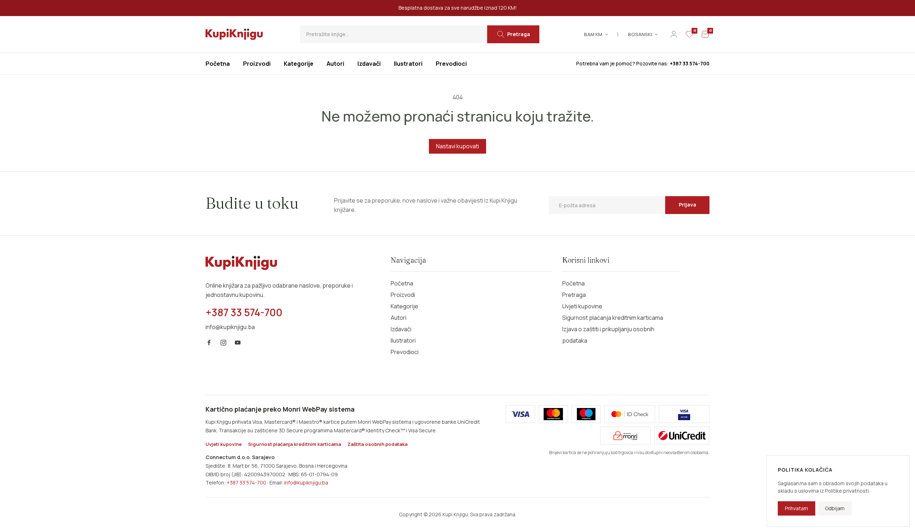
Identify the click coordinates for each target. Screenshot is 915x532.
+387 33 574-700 (246, 482)
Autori (398, 318)
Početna (402, 283)
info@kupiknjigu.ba (306, 482)
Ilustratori (403, 340)
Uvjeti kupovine (582, 306)
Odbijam (835, 508)
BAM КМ (593, 34)
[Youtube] (237, 342)
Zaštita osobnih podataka (377, 444)
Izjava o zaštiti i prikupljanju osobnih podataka (608, 334)
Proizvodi (403, 295)
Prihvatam (796, 508)
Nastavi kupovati (457, 146)
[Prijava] (673, 34)
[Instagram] (223, 342)
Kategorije (404, 306)
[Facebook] (209, 342)
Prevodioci (405, 352)
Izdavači (401, 329)
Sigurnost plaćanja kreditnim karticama (612, 318)
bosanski (640, 34)
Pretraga (574, 295)
